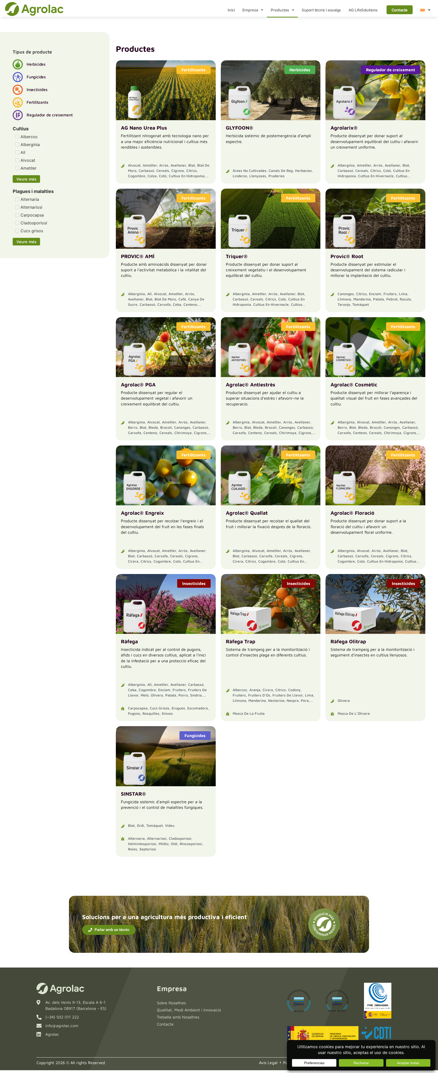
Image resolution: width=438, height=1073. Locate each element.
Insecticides (194, 583)
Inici (231, 10)
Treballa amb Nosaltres (178, 1017)
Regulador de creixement (390, 69)
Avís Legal (268, 1062)
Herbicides (299, 69)
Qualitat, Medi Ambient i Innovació (189, 1010)
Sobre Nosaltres (171, 1002)
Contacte (400, 10)
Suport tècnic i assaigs (321, 10)
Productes (280, 10)
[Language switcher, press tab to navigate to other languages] (425, 10)
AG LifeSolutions (363, 10)
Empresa (250, 10)
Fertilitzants (193, 69)
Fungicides (195, 735)
